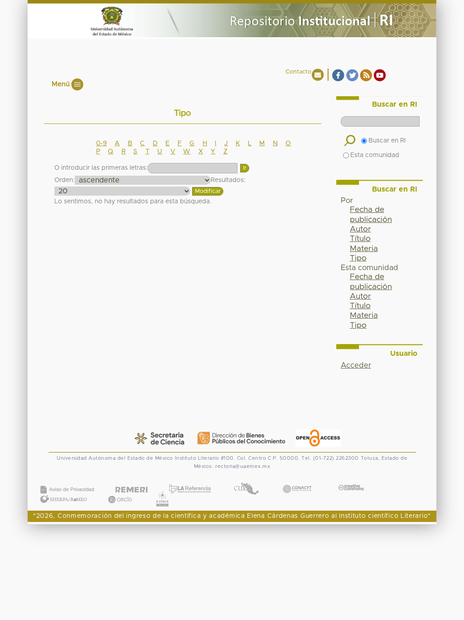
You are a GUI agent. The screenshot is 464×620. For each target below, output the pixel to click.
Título (360, 239)
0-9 (101, 143)
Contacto (298, 72)
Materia (364, 249)
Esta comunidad (374, 155)
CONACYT (297, 480)
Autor (360, 229)
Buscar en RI (387, 141)
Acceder (356, 365)
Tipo (358, 258)
